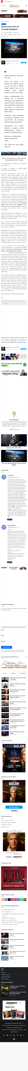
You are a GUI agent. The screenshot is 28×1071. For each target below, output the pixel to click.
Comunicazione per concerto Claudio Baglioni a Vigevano (17, 720)
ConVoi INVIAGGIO (14, 1031)
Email (2, 635)
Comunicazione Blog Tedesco (17, 939)
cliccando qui (21, 342)
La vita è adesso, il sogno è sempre (9, 924)
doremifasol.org (22, 1025)
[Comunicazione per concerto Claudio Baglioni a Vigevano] (5, 721)
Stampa (7, 21)
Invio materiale (15, 1027)
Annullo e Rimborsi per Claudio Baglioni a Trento (17, 690)
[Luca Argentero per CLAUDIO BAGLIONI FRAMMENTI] (5, 715)
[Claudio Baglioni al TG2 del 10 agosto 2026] (5, 727)
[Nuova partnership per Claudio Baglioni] (5, 685)
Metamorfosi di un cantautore (8, 918)
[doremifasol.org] (14, 5)
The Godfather (6, 32)
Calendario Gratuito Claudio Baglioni (8, 822)
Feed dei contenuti (6, 974)
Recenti (4, 673)
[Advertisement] (14, 320)
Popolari (13, 673)
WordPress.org (5, 978)
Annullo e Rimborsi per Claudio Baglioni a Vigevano (17, 696)
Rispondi (9, 519)
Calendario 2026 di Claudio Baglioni (9, 1029)
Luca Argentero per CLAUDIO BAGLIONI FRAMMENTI (17, 714)
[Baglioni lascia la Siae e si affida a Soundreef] (5, 679)
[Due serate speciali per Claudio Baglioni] (5, 703)
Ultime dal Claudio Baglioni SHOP (10, 906)
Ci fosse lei (4, 915)
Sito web (3, 641)
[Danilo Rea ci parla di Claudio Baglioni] (5, 733)
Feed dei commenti (6, 976)
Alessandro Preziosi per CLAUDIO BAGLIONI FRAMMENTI (18, 708)
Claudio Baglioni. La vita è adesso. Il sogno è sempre (13, 913)
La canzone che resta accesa (8, 909)
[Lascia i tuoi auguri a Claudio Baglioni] (5, 935)
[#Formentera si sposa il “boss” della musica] (5, 953)
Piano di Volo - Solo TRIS (6, 824)
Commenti (22, 673)
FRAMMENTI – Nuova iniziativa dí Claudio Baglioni (17, 986)
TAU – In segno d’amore (7, 911)
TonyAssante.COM (6, 1025)
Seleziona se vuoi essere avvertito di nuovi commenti (14, 627)
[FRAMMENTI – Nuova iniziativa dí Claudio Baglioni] (4, 988)
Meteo (20, 1027)
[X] (14, 429)
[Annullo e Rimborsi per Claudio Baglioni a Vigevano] (5, 697)
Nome (2, 629)
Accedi (3, 972)
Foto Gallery (20, 1029)
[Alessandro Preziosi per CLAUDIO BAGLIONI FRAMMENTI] (5, 709)
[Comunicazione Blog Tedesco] (5, 941)
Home (3, 21)
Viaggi (25, 1029)
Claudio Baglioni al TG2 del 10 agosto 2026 (12, 1)
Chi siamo (9, 1027)
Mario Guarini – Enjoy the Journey (9, 920)
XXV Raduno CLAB (5, 826)
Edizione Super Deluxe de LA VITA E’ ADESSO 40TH (13, 922)
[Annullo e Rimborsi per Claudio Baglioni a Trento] (5, 691)
